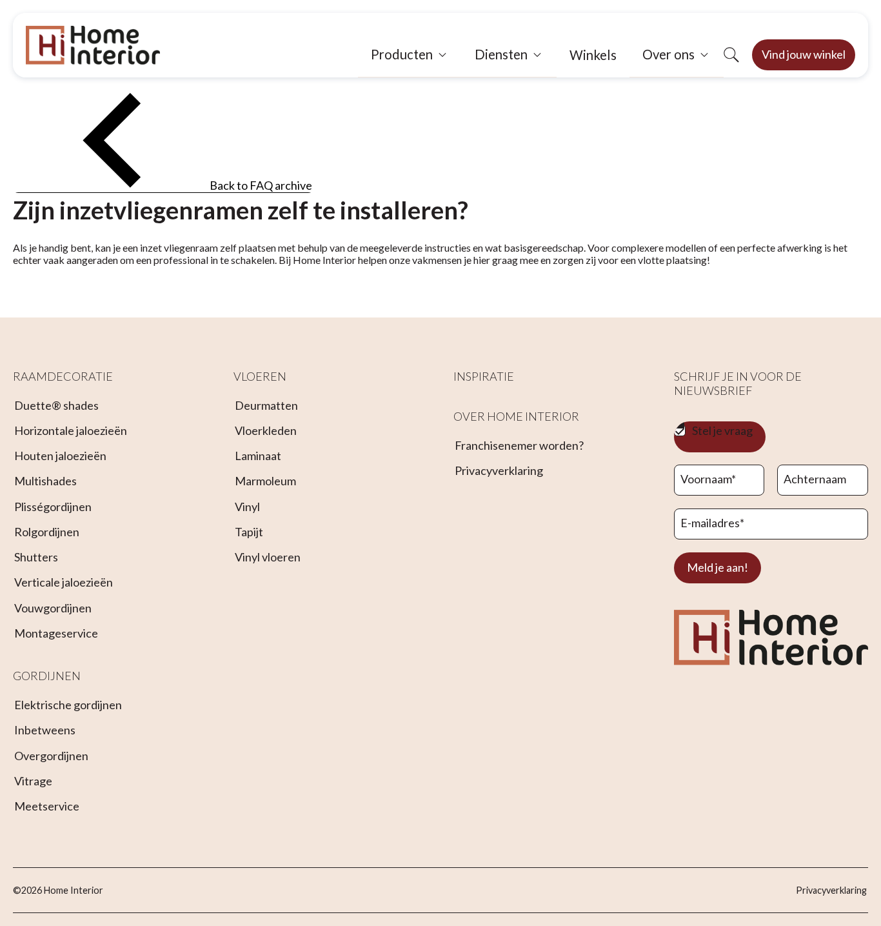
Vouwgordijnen (53, 608)
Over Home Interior (516, 416)
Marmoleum (265, 481)
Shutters (36, 557)
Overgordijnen (51, 756)
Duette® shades (56, 405)
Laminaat (258, 455)
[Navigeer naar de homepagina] (93, 45)
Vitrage (33, 781)
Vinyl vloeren (268, 557)
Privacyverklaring (499, 470)
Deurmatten (266, 405)
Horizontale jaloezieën (70, 430)
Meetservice (46, 806)
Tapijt (249, 532)
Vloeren (259, 376)
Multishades (45, 481)
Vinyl (247, 506)
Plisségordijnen (53, 506)
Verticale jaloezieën (63, 582)
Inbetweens (44, 730)
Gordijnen (47, 676)
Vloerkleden (266, 430)
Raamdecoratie (63, 376)
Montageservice (56, 633)
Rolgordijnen (46, 532)
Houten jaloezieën (60, 455)
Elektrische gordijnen (68, 705)
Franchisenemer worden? (519, 445)
